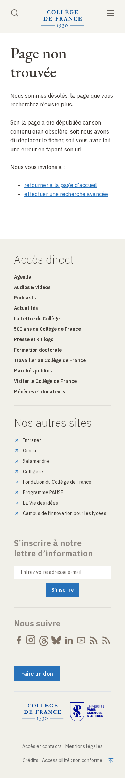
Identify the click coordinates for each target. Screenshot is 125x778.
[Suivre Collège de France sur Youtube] (81, 640)
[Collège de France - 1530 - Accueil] (62, 19)
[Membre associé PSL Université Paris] (87, 712)
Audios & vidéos (32, 287)
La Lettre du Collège (37, 318)
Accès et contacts (42, 746)
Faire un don (37, 673)
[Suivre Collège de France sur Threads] (44, 640)
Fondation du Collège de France (57, 482)
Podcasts (25, 298)
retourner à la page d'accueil (60, 185)
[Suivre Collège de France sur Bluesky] (56, 640)
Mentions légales (84, 746)
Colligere (33, 471)
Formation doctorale (38, 350)
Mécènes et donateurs (39, 391)
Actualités (26, 308)
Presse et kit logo (33, 339)
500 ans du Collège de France (47, 329)
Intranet (32, 440)
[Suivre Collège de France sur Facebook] (19, 640)
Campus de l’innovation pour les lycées (64, 513)
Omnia (29, 451)
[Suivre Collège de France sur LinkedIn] (69, 640)
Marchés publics (33, 371)
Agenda (23, 277)
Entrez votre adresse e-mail (51, 572)
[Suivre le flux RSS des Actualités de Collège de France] (94, 640)
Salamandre (36, 461)
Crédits (31, 760)
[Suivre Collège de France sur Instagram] (31, 640)
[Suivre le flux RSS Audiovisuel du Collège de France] (106, 640)
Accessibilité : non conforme (72, 760)
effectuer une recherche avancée (66, 194)
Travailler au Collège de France (50, 360)
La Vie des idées (40, 503)
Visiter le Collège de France (45, 381)
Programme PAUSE (43, 492)
